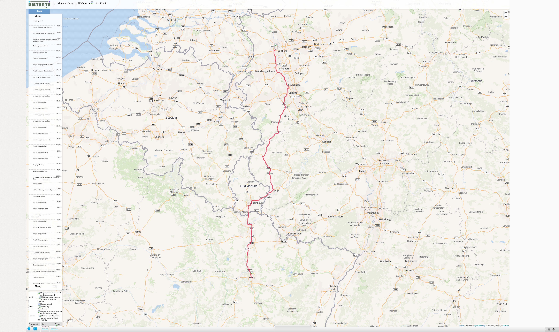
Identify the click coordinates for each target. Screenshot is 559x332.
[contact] (36, 329)
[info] (30, 329)
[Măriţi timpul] (44, 307)
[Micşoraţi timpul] (45, 304)
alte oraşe (54, 329)
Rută (39, 11)
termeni (45, 329)
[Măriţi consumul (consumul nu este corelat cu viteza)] (50, 317)
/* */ (53, 166)
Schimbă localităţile (71, 18)
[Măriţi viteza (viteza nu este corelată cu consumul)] (50, 298)
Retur (65, 27)
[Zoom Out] (506, 16)
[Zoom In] (506, 12)
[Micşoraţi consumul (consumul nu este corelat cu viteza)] (50, 312)
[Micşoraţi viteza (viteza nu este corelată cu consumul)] (50, 294)
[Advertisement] (13, 43)
